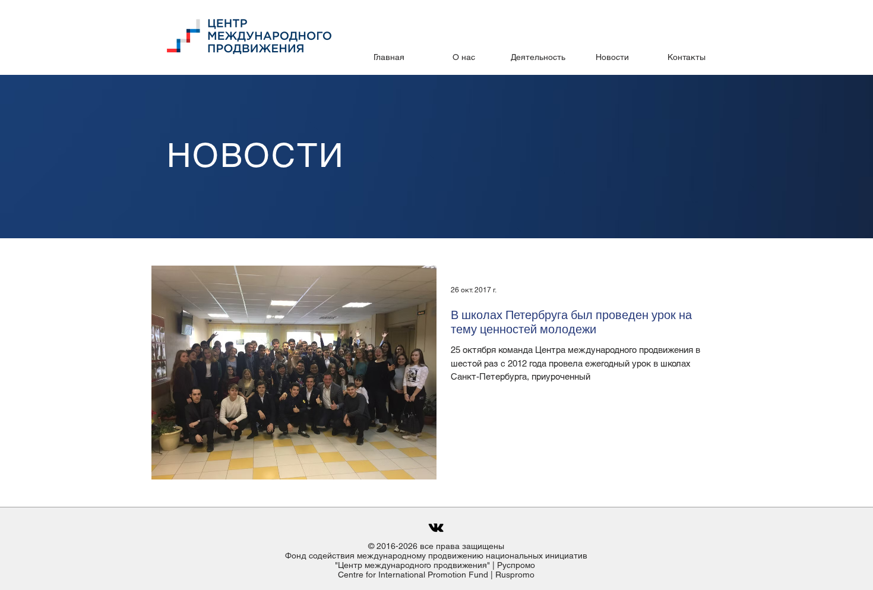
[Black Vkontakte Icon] (436, 528)
